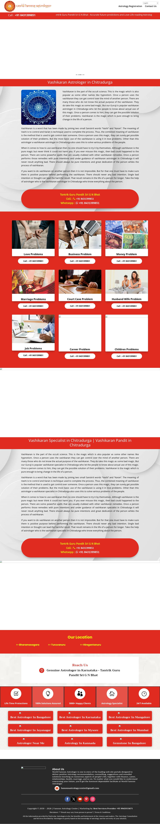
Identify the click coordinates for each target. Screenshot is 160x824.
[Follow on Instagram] (92, 799)
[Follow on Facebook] (67, 799)
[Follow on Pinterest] (86, 799)
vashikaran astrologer (45, 142)
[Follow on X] (73, 799)
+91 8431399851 (25, 15)
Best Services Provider (105, 808)
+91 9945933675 (125, 808)
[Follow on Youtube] (80, 799)
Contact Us (151, 6)
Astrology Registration (130, 6)
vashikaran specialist (53, 464)
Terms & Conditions (102, 812)
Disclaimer (54, 812)
